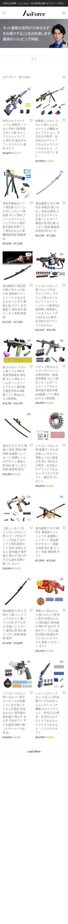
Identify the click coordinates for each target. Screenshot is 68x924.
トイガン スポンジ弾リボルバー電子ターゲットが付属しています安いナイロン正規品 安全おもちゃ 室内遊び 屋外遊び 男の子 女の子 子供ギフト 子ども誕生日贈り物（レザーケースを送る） (14, 713)
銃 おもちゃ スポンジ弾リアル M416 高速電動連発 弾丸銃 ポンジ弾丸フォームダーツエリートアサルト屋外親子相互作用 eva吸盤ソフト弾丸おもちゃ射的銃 (14, 382)
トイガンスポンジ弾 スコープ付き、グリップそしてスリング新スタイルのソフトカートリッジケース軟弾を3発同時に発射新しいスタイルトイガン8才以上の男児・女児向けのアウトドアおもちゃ (47, 305)
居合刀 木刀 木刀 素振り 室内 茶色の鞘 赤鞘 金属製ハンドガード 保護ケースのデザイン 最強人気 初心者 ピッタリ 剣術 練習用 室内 (15, 457)
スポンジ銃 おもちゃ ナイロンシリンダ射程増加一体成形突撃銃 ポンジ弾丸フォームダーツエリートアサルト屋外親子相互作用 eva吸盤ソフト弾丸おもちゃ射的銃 (47, 382)
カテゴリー (10, 77)
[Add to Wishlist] (31, 120)
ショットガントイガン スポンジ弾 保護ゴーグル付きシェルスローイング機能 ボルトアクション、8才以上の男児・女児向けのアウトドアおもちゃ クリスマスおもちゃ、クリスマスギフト (47, 713)
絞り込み (24, 77)
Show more (7, 153)
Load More (34, 751)
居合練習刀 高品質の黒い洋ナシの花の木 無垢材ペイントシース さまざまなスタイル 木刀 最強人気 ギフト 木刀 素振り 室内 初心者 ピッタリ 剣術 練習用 (14, 301)
